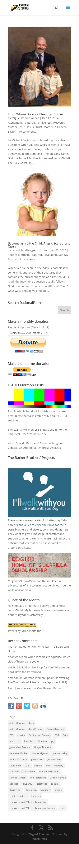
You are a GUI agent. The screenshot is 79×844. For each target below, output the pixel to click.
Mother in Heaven (55, 127)
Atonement (15, 122)
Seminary (45, 789)
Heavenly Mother (18, 753)
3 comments (27, 259)
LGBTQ (38, 765)
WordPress (39, 839)
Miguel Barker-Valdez (25, 118)
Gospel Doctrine (42, 747)
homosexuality (59, 753)
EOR (56, 735)
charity (21, 735)
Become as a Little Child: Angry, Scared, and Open (39, 245)
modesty (58, 765)
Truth (62, 808)
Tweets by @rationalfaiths (24, 631)
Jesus (22, 127)
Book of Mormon (18, 255)
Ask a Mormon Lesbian (21, 723)
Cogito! (13, 581)
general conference (19, 747)
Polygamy (27, 783)
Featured (29, 122)
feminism (29, 741)
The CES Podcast (18, 796)
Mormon (14, 771)
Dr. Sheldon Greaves (40, 735)
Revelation (50, 255)
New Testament (17, 777)
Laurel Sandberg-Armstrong (30, 250)
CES (11, 735)
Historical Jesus (40, 753)
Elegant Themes (38, 834)
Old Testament (38, 777)
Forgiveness (44, 122)
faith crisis (14, 741)
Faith (65, 735)
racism (54, 783)
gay (53, 741)
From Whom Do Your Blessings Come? (35, 114)
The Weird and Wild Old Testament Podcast (32, 808)
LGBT (11, 529)
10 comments (27, 131)
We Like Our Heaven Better (44, 688)
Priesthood (41, 783)
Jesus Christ (34, 127)
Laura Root (15, 765)
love (48, 765)
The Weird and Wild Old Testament (27, 802)
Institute (13, 759)
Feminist (42, 741)
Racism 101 (15, 789)
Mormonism (28, 771)
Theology (36, 796)
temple (58, 789)
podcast (13, 783)
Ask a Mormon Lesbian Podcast (26, 729)
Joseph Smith (54, 759)
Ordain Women (58, 777)
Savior (12, 131)
